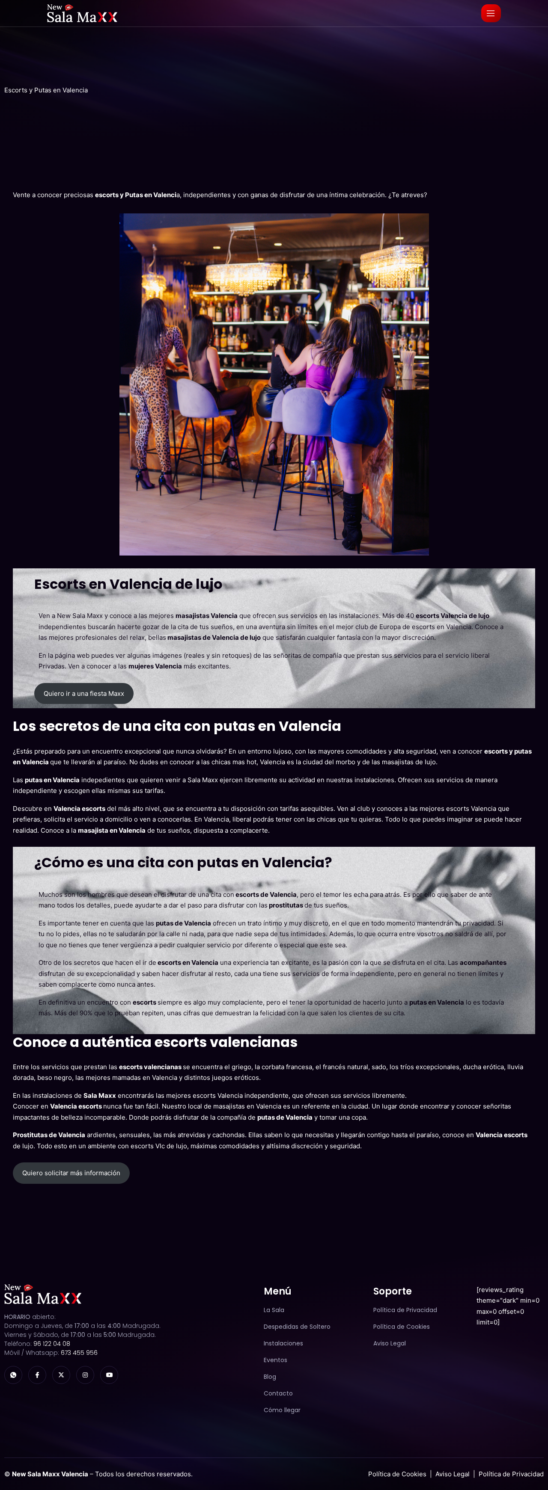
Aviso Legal (452, 1474)
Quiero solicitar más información (71, 1173)
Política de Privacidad (511, 1474)
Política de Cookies (397, 1474)
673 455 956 (79, 1352)
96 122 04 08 (51, 1343)
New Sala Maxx (80, 616)
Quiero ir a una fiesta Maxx (84, 693)
